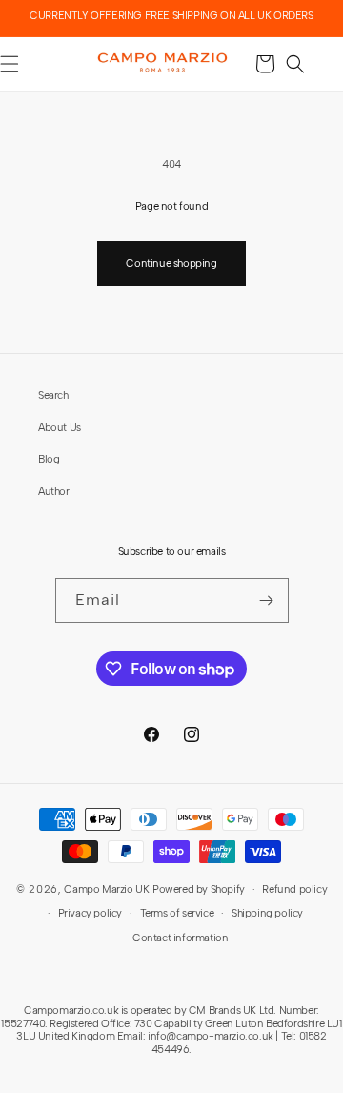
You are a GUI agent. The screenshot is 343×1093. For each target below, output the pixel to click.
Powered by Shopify (198, 889)
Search (53, 395)
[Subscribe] (267, 600)
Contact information (180, 937)
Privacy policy (90, 912)
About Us (59, 427)
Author (54, 491)
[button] (295, 64)
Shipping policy (267, 912)
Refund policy (294, 889)
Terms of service (177, 912)
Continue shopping (171, 263)
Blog (48, 458)
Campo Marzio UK (106, 889)
